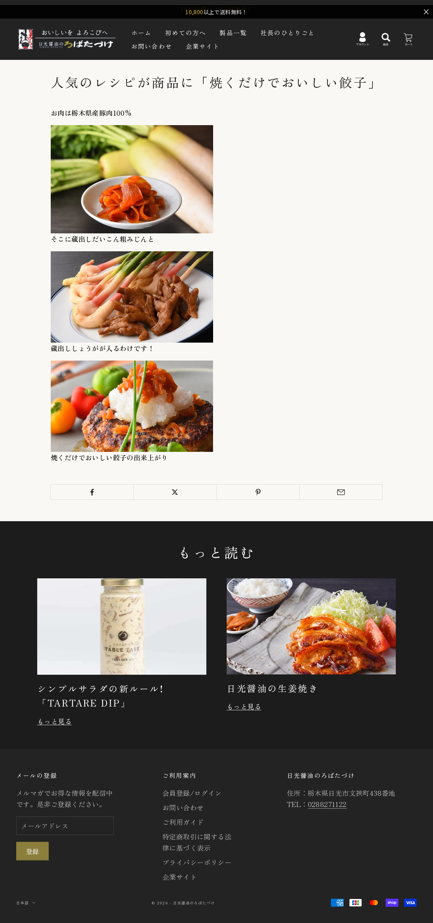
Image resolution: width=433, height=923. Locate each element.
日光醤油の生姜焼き (273, 688)
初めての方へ (185, 32)
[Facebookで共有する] (92, 492)
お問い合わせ (151, 46)
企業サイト (203, 46)
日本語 (22, 902)
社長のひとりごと (287, 32)
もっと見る (54, 721)
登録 (32, 851)
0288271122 (327, 804)
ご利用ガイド (183, 822)
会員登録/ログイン (192, 793)
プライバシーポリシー (196, 862)
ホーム (141, 32)
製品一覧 (233, 32)
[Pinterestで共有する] (258, 492)
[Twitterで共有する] (175, 492)
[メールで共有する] (341, 492)
